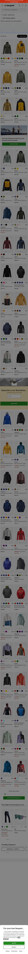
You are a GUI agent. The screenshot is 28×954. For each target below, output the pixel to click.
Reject (14, 947)
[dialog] (14, 939)
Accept (14, 943)
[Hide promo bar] (26, 1)
